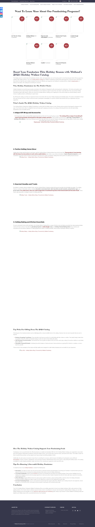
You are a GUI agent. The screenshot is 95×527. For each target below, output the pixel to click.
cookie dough (45, 227)
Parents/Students (14, 1)
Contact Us (64, 1)
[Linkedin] (1, 16)
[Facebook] (1, 8)
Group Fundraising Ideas (34, 4)
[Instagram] (1, 13)
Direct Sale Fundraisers (68, 4)
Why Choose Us (51, 523)
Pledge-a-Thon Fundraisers (57, 4)
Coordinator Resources (24, 1)
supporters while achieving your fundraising (43, 491)
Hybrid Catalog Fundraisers (45, 4)
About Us (65, 523)
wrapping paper (74, 81)
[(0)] (79, 1)
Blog (59, 523)
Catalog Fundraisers (24, 4)
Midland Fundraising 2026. (20, 523)
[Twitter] (1, 11)
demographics (16, 459)
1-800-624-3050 (74, 1)
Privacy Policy (73, 523)
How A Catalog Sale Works (79, 4)
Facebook (35, 473)
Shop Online (32, 1)
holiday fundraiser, (29, 467)
